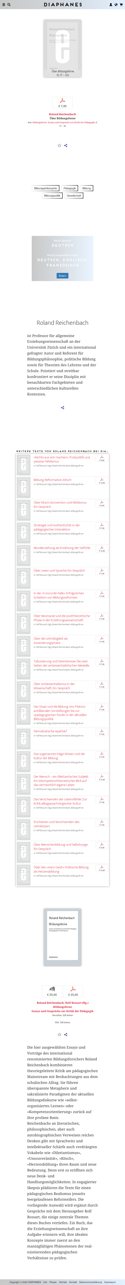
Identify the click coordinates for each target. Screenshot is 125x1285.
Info (45, 1282)
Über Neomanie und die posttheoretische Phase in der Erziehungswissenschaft (62, 618)
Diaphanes (62, 4)
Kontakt (73, 1282)
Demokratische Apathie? (50, 731)
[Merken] (59, 145)
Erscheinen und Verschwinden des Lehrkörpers (56, 824)
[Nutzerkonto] (110, 4)
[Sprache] (116, 4)
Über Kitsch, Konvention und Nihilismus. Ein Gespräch (60, 504)
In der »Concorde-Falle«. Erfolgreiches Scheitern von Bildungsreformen (59, 595)
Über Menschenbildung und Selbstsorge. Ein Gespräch (61, 847)
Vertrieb (63, 1282)
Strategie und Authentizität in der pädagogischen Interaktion (57, 527)
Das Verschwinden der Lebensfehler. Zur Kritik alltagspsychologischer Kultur (60, 801)
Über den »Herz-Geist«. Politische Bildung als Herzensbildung (61, 869)
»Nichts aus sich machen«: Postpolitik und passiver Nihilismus (62, 459)
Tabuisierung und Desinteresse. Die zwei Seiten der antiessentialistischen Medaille (61, 663)
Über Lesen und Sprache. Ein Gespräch (59, 570)
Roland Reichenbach (62, 114)
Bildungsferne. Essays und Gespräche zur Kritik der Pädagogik (64, 122)
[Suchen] (8, 4)
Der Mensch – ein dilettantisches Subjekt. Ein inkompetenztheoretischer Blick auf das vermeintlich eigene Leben (61, 781)
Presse (53, 1282)
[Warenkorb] (121, 4)
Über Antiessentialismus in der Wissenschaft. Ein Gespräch (54, 686)
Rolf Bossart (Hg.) (76, 1002)
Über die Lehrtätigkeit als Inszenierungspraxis (51, 641)
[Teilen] (65, 145)
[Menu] (3, 4)
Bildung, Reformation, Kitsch (52, 480)
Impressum (110, 1282)
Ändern (62, 275)
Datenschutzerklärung (90, 1282)
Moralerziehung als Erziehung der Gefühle (62, 548)
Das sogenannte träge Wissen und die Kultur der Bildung (59, 756)
